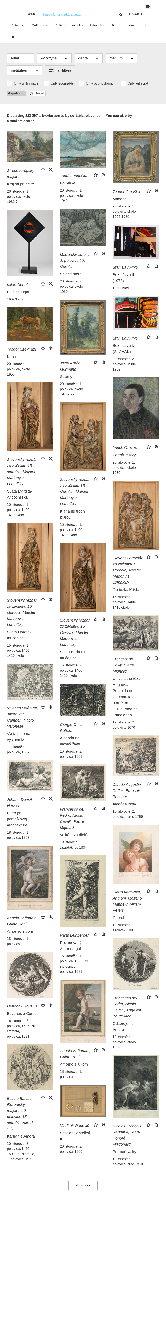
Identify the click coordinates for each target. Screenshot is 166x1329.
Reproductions (123, 25)
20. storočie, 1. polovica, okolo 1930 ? (18, 196)
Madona (120, 199)
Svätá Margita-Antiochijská (19, 494)
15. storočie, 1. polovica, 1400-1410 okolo (18, 510)
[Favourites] (13, 36)
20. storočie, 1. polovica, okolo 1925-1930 (124, 211)
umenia (136, 14)
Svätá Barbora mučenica (72, 655)
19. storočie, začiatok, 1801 (124, 927)
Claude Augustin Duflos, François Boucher (127, 790)
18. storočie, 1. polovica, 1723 (18, 835)
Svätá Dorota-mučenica (19, 635)
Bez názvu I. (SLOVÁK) (123, 348)
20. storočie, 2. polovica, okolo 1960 (71, 286)
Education (98, 25)
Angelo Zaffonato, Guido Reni (22, 921)
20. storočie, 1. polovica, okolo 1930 (124, 467)
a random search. (21, 121)
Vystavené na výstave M (18, 736)
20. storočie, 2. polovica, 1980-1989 (124, 364)
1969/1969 (15, 299)
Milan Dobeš (18, 284)
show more (83, 1185)
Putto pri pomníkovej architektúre (17, 819)
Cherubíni (121, 918)
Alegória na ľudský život (70, 741)
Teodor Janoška (73, 176)
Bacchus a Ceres (22, 1013)
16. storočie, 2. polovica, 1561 (71, 753)
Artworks (18, 25)
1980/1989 (121, 288)
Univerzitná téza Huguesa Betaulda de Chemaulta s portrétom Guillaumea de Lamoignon (126, 696)
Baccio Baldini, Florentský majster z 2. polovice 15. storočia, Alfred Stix (20, 1113)
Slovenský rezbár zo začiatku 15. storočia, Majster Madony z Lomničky (22, 471)
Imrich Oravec (125, 448)
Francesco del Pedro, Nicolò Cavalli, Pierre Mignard (72, 818)
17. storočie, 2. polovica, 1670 (124, 724)
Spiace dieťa (71, 274)
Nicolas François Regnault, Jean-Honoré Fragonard (127, 1135)
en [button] (148, 6)
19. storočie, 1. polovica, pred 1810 (128, 1161)
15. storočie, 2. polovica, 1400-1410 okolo (71, 670)
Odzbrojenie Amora (123, 1026)
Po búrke (67, 183)
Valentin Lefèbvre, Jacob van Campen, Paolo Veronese (22, 717)
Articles (78, 25)
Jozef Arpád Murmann (70, 366)
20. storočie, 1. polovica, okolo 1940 (71, 196)
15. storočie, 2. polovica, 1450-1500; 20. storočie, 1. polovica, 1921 (21, 1151)
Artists (60, 25)
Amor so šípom (20, 931)
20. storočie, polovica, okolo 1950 (18, 369)
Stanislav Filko (125, 267)
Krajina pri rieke (20, 184)
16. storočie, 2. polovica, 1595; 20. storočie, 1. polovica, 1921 (21, 1028)
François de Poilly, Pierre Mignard (123, 665)
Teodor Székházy (22, 349)
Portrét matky (124, 455)
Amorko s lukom (74, 1064)
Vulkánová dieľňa (74, 835)
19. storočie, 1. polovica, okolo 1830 (124, 1042)
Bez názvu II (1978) (123, 278)
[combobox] (82, 14)
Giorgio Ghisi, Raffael (71, 727)
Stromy (66, 376)
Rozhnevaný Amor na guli (71, 945)
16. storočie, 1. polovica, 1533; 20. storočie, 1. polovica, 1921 (74, 963)
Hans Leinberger (74, 935)
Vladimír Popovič (74, 1125)
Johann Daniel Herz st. (19, 802)
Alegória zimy (124, 804)
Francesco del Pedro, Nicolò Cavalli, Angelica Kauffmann (127, 1007)
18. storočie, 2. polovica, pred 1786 (128, 814)
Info (144, 25)
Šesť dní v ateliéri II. (75, 1136)
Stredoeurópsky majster (20, 173)
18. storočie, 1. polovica (18, 941)
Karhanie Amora (21, 1136)
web (31, 14)
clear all (39, 93)
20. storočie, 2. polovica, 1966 (71, 1149)
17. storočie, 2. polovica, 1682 (18, 749)
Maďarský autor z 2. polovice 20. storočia (75, 260)
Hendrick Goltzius (22, 1006)
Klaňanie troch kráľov (72, 514)
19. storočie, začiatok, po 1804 (73, 844)
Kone (11, 356)
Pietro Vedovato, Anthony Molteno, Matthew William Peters (128, 901)
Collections (40, 25)
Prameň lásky (124, 1151)
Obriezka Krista (126, 590)
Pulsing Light (18, 292)
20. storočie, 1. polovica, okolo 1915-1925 (71, 389)
